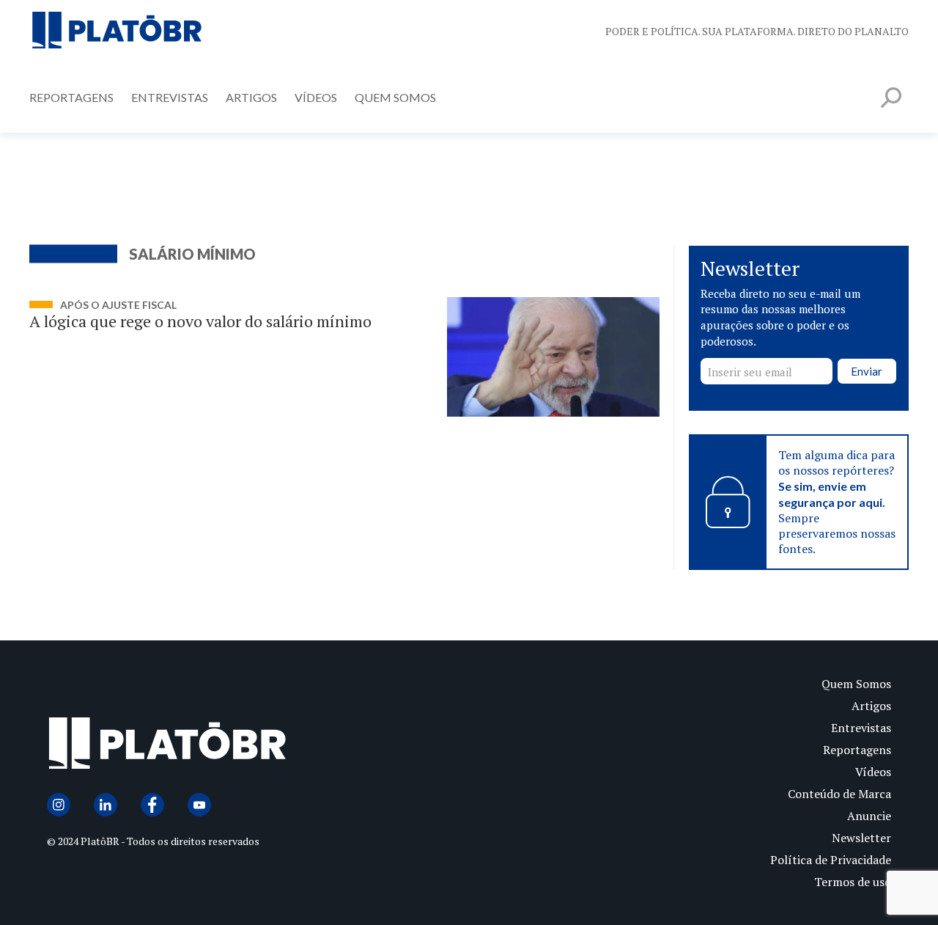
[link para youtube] (199, 804)
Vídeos (316, 97)
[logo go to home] (258, 746)
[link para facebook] (152, 804)
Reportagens (71, 97)
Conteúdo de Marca (839, 794)
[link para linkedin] (105, 804)
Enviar (866, 371)
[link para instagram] (58, 804)
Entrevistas (169, 97)
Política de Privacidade (830, 860)
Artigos (251, 97)
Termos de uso (852, 882)
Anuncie (869, 816)
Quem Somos (395, 97)
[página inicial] (117, 31)
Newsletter (861, 838)
